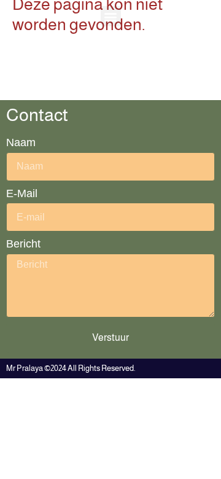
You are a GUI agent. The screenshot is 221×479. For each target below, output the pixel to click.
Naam (21, 142)
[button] (111, 16)
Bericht (23, 244)
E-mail (21, 193)
